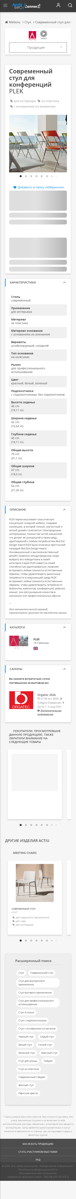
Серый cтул (47, 1036)
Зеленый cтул (26, 1053)
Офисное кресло (28, 1093)
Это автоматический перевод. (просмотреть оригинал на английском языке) (38, 611)
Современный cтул (41, 973)
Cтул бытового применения (35, 992)
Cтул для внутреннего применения (31, 982)
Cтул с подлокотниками (32, 1020)
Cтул (21, 973)
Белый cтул (25, 1044)
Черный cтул (26, 1036)
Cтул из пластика (28, 1069)
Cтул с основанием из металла (37, 1028)
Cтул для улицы (27, 1061)
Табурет (48, 1061)
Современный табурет (32, 1077)
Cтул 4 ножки (26, 1012)
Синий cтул (45, 1044)
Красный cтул (49, 1053)
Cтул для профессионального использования (36, 1002)
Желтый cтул (26, 1085)
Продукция (36, 47)
